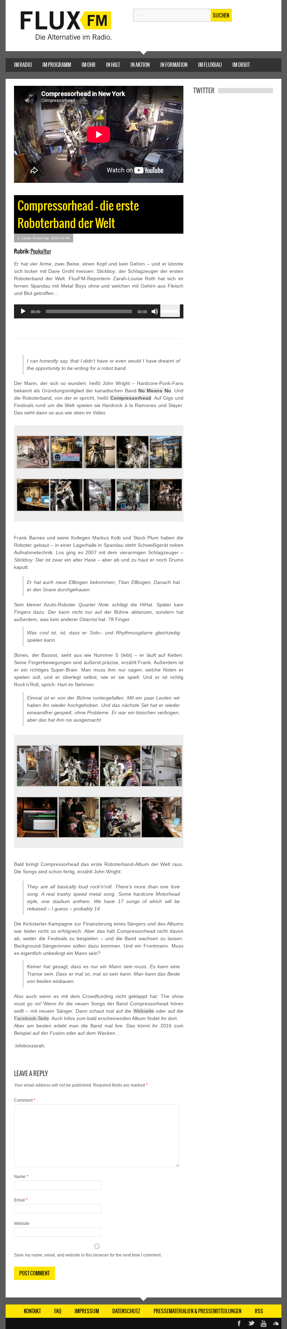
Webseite (143, 1011)
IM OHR (89, 65)
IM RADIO (23, 65)
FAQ (57, 1311)
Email (21, 1200)
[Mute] (154, 311)
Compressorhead (130, 398)
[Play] (23, 311)
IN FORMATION (174, 65)
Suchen (221, 15)
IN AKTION (140, 65)
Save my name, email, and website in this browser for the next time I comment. (88, 1255)
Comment (24, 1100)
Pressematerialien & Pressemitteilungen (197, 1311)
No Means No (154, 390)
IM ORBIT (241, 65)
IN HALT (113, 65)
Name (21, 1176)
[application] (98, 311)
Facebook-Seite (31, 1018)
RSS (259, 1311)
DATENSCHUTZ (126, 1311)
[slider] (170, 310)
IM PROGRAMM (56, 65)
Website (21, 1223)
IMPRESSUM (87, 1311)
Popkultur (40, 251)
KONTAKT (32, 1311)
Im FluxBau (210, 65)
